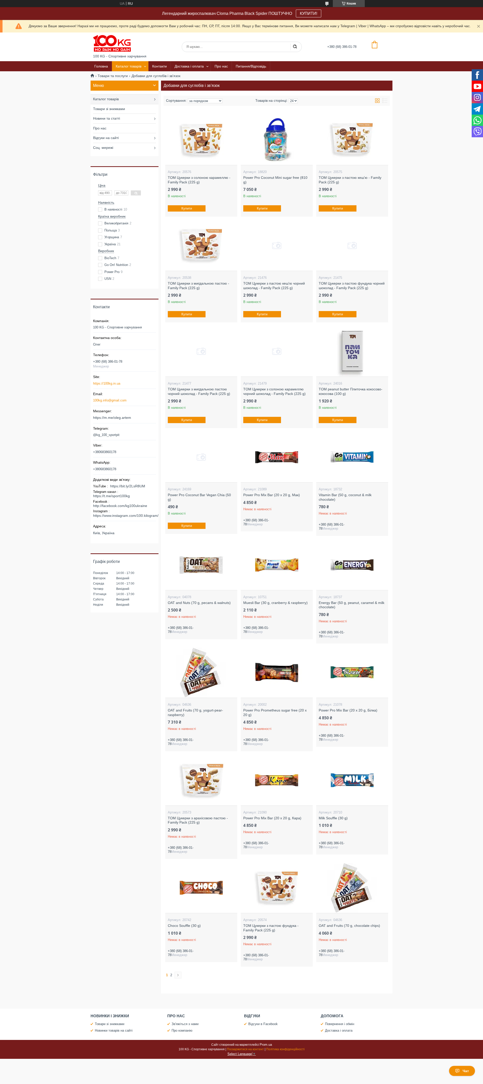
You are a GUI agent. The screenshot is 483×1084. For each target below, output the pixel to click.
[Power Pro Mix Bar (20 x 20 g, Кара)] (276, 780)
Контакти (159, 66)
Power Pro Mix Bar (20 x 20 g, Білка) (348, 710)
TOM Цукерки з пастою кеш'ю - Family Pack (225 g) (350, 180)
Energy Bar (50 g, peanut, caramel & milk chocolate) (351, 605)
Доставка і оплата (189, 66)
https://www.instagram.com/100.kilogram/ (125, 516)
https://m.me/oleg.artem (112, 418)
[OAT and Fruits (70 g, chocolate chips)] (352, 888)
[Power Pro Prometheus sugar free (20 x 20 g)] (276, 672)
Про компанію (182, 1030)
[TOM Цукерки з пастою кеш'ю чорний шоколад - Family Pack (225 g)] (276, 245)
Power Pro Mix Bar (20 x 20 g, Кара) (272, 818)
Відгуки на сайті (106, 138)
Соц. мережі (103, 148)
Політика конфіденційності (285, 1049)
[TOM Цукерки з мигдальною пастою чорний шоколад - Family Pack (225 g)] (201, 351)
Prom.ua (266, 1044)
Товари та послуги (113, 76)
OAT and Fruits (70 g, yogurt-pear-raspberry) (195, 712)
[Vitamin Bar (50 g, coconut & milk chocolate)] (352, 457)
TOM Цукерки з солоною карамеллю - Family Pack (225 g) (199, 180)
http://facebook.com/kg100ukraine (120, 506)
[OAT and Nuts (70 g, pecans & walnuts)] (201, 565)
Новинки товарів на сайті (114, 1030)
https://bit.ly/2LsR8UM (127, 486)
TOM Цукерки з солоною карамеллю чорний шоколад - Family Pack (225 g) (274, 391)
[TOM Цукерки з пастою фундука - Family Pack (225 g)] (276, 888)
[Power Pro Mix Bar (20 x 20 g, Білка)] (352, 672)
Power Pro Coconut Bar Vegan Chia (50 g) (199, 497)
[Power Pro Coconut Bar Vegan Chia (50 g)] (201, 457)
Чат (466, 1071)
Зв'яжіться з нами (185, 1024)
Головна (101, 66)
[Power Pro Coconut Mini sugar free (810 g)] (276, 140)
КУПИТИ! (308, 13)
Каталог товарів (128, 66)
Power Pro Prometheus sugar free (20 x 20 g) (275, 712)
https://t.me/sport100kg (111, 496)
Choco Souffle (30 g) (184, 926)
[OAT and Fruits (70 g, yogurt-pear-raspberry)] (201, 672)
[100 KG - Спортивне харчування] (112, 43)
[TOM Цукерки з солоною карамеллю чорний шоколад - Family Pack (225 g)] (276, 351)
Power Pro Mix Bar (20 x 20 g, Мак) (271, 495)
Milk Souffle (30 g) (333, 818)
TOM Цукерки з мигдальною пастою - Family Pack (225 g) (198, 285)
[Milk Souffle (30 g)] (352, 780)
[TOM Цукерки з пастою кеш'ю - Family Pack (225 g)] (352, 140)
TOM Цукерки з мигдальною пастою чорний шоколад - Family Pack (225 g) (199, 391)
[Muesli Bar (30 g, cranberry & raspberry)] (276, 565)
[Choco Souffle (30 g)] (201, 888)
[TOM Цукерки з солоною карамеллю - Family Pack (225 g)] (201, 140)
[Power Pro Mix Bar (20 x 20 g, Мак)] (276, 457)
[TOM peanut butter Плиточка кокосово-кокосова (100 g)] (352, 351)
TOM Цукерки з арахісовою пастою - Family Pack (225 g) (198, 820)
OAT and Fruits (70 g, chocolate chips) (349, 926)
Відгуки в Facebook (263, 1024)
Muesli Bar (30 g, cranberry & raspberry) (275, 603)
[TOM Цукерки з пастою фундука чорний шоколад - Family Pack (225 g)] (352, 245)
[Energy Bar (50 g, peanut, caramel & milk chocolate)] (352, 565)
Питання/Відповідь (251, 66)
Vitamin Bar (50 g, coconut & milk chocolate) (345, 497)
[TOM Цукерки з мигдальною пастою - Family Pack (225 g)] (201, 245)
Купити (186, 208)
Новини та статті (106, 118)
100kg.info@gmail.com (110, 400)
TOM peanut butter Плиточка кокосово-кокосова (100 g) (350, 391)
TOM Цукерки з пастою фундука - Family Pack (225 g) (271, 928)
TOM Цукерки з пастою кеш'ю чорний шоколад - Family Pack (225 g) (274, 285)
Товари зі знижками (109, 109)
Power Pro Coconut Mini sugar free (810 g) (275, 180)
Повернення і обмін (339, 1024)
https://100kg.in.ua (106, 383)
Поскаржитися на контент (245, 1049)
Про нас (221, 66)
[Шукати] (294, 46)
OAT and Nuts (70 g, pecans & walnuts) (199, 603)
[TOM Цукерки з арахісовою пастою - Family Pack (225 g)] (201, 780)
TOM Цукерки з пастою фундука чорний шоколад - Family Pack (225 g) (352, 285)
